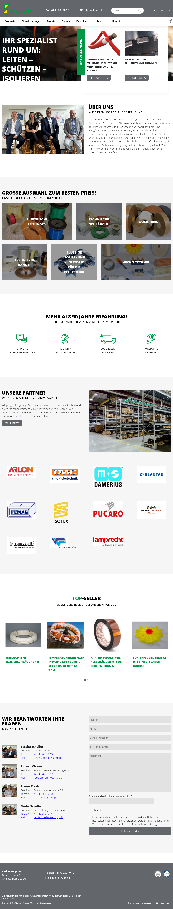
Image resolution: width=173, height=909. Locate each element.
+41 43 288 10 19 (37, 754)
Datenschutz (134, 903)
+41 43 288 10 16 (37, 813)
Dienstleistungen (31, 21)
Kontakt (116, 21)
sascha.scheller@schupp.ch (42, 757)
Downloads (82, 21)
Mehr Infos (12, 423)
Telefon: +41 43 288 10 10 (59, 872)
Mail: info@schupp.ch (57, 877)
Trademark (165, 903)
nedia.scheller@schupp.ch (42, 817)
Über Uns (100, 21)
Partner (65, 21)
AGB (156, 903)
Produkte (10, 21)
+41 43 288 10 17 (37, 774)
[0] (169, 21)
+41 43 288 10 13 (37, 793)
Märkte (51, 21)
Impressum (147, 903)
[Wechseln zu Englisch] (161, 11)
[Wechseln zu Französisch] (169, 11)
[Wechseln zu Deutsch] (154, 11)
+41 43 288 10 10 (59, 10)
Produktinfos (99, 78)
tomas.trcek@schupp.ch (41, 797)
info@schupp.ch (93, 10)
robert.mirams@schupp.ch (42, 777)
